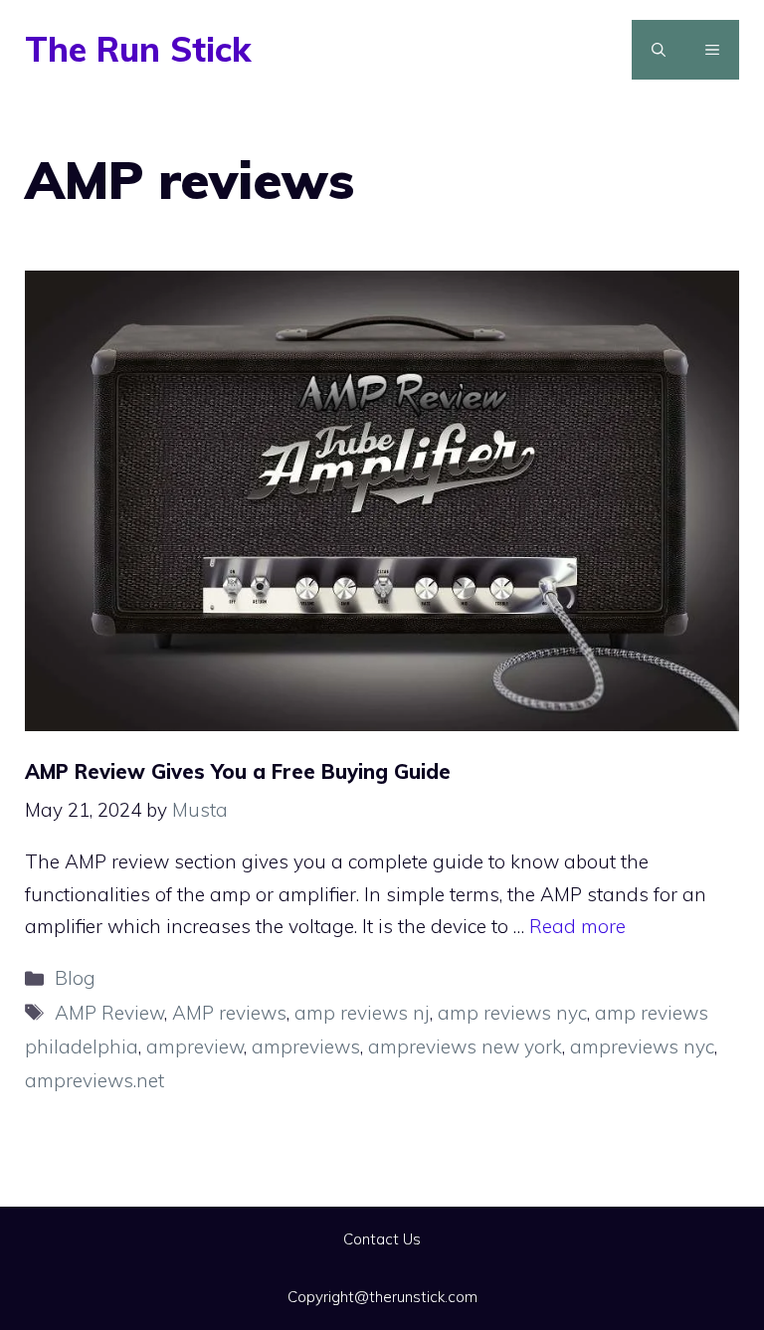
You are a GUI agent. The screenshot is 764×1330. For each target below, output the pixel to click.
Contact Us (382, 1239)
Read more (577, 926)
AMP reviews (229, 1013)
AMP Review (109, 1013)
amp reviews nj (362, 1013)
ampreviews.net (94, 1080)
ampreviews (306, 1046)
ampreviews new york (465, 1046)
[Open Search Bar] (658, 50)
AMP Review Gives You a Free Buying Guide (238, 771)
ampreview (195, 1046)
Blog (75, 978)
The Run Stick (138, 49)
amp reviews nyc (512, 1013)
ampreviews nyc (642, 1046)
